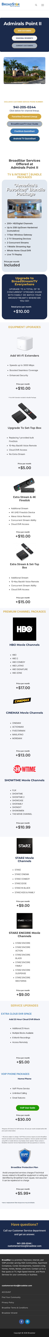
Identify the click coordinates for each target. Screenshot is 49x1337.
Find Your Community (11, 1297)
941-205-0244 (24, 107)
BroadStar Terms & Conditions (15, 1308)
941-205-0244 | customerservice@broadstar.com (24, 1244)
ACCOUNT (6, 1292)
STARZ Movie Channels (24, 859)
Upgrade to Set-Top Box (24, 427)
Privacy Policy (8, 1302)
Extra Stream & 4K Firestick (24, 499)
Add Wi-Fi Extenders (24, 355)
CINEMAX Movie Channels (24, 712)
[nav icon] (42, 5)
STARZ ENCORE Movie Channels (24, 934)
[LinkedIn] (27, 1321)
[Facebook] (21, 1321)
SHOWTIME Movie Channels (24, 780)
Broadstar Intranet (9, 1313)
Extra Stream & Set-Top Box (24, 566)
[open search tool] (36, 5)
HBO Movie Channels (24, 644)
